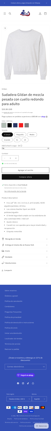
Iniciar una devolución (13, 333)
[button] (4, 13)
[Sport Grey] (27, 125)
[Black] (9, 125)
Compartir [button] (8, 270)
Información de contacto (40, 422)
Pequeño (20, 135)
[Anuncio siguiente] (46, 3)
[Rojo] (21, 125)
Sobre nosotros (11, 290)
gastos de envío (8, 112)
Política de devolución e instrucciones (19, 322)
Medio (32, 135)
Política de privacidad (13, 317)
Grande (7, 140)
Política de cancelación (13, 301)
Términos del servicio (11, 422)
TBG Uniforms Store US (23, 416)
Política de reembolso (21, 419)
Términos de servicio (12, 344)
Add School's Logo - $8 (11, 145)
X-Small (7, 135)
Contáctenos (10, 306)
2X (25, 140)
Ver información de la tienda (15, 191)
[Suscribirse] (43, 366)
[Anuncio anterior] (4, 3)
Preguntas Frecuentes (13, 312)
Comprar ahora (25, 177)
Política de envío (11, 328)
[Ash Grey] (4, 125)
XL (17, 140)
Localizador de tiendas (13, 339)
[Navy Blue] (15, 125)
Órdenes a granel (11, 296)
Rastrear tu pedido (12, 349)
